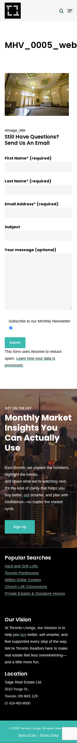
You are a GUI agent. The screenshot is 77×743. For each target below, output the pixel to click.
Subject (12, 227)
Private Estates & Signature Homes (35, 593)
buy (23, 635)
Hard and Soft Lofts (21, 566)
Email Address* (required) (32, 204)
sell (27, 495)
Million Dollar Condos (23, 580)
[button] (70, 11)
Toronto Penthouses (22, 573)
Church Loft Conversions (26, 587)
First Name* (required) (28, 158)
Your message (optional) (30, 249)
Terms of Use (27, 735)
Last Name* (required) (28, 181)
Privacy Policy (49, 735)
